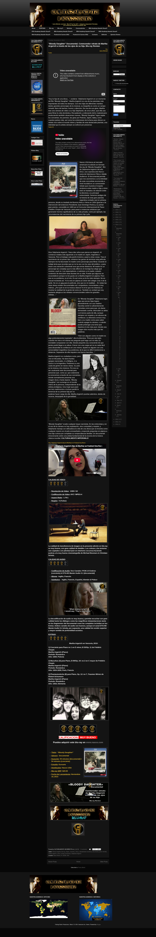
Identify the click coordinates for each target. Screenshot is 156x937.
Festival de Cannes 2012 (80, 34)
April (118, 402)
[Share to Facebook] (98, 849)
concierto (72, 851)
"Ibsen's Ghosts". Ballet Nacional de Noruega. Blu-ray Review (118, 155)
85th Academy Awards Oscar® (85, 31)
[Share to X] (97, 849)
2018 (117, 212)
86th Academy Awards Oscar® (63, 31)
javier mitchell (102, 851)
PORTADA (42, 28)
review (62, 853)
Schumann (68, 853)
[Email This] (93, 849)
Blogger (99, 924)
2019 (117, 209)
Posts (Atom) (81, 867)
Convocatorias (80, 28)
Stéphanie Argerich (76, 853)
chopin (67, 851)
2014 (117, 222)
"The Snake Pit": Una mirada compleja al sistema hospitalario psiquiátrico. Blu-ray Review (119, 181)
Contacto (95, 34)
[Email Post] (90, 849)
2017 (117, 214)
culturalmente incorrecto (85, 851)
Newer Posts (52, 861)
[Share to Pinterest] (100, 849)
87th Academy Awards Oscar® (41, 31)
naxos (58, 853)
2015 (117, 219)
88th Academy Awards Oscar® (98, 28)
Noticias (69, 28)
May (118, 400)
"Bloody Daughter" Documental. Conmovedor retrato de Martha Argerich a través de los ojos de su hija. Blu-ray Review (77, 45)
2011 (116, 422)
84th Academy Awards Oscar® (108, 31)
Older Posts (104, 861)
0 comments (84, 849)
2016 (117, 217)
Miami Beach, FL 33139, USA (61, 855)
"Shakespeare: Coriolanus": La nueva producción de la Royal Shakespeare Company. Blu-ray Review (118, 193)
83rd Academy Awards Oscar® (41, 34)
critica (76, 851)
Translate (119, 129)
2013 (117, 224)
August (119, 390)
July (118, 394)
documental (95, 851)
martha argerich (52, 853)
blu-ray (63, 851)
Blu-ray (51, 28)
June (118, 396)
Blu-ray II (60, 28)
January (119, 414)
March (119, 405)
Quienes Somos (115, 34)
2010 (117, 424)
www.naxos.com (94, 742)
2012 (117, 419)
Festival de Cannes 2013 (61, 34)
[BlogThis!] (95, 849)
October (119, 380)
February (119, 410)
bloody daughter (57, 851)
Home (33, 28)
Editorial (104, 34)
